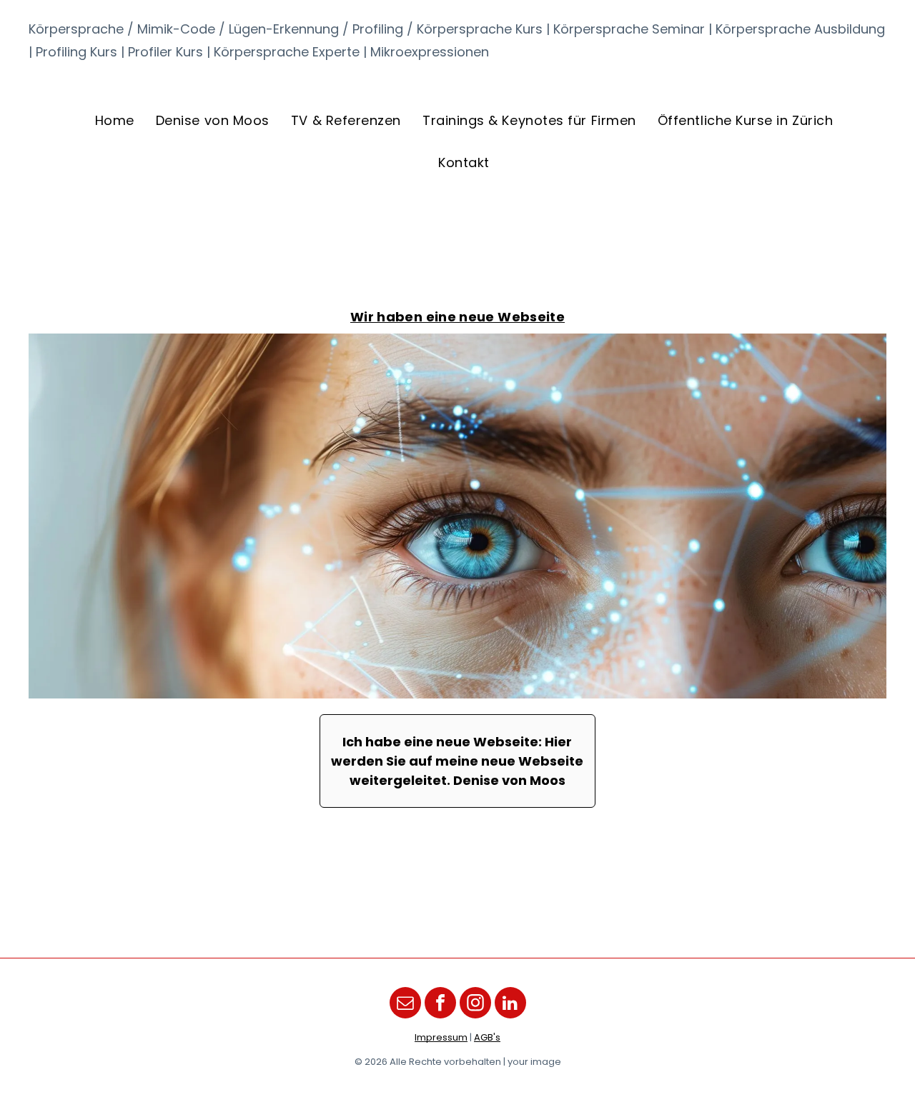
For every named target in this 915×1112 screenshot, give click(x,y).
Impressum (441, 1037)
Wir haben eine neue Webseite (457, 317)
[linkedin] (510, 1004)
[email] (405, 1004)
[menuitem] (114, 120)
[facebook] (440, 1004)
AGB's (487, 1037)
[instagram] (475, 1004)
